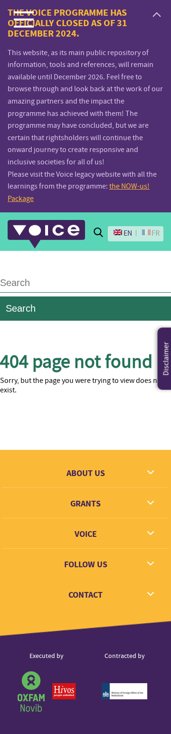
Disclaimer (166, 358)
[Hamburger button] (24, 19)
